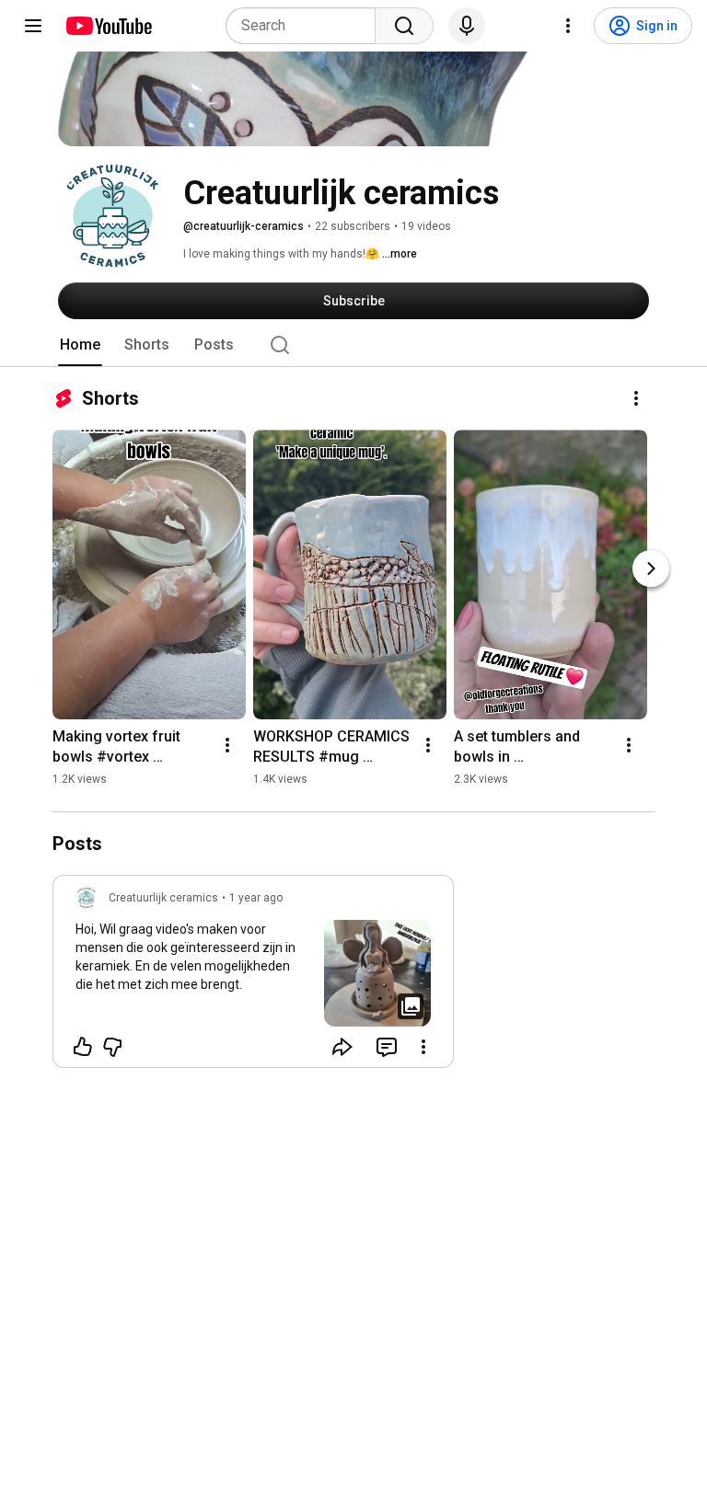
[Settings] (568, 26)
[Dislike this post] (112, 1047)
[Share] (342, 1046)
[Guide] (33, 26)
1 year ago (256, 897)
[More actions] (636, 398)
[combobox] (306, 26)
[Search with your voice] (466, 25)
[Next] (650, 568)
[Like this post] (83, 1047)
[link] (253, 977)
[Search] (404, 25)
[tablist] (353, 345)
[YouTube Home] (108, 26)
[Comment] (386, 1046)
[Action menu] (423, 1046)
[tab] (80, 345)
